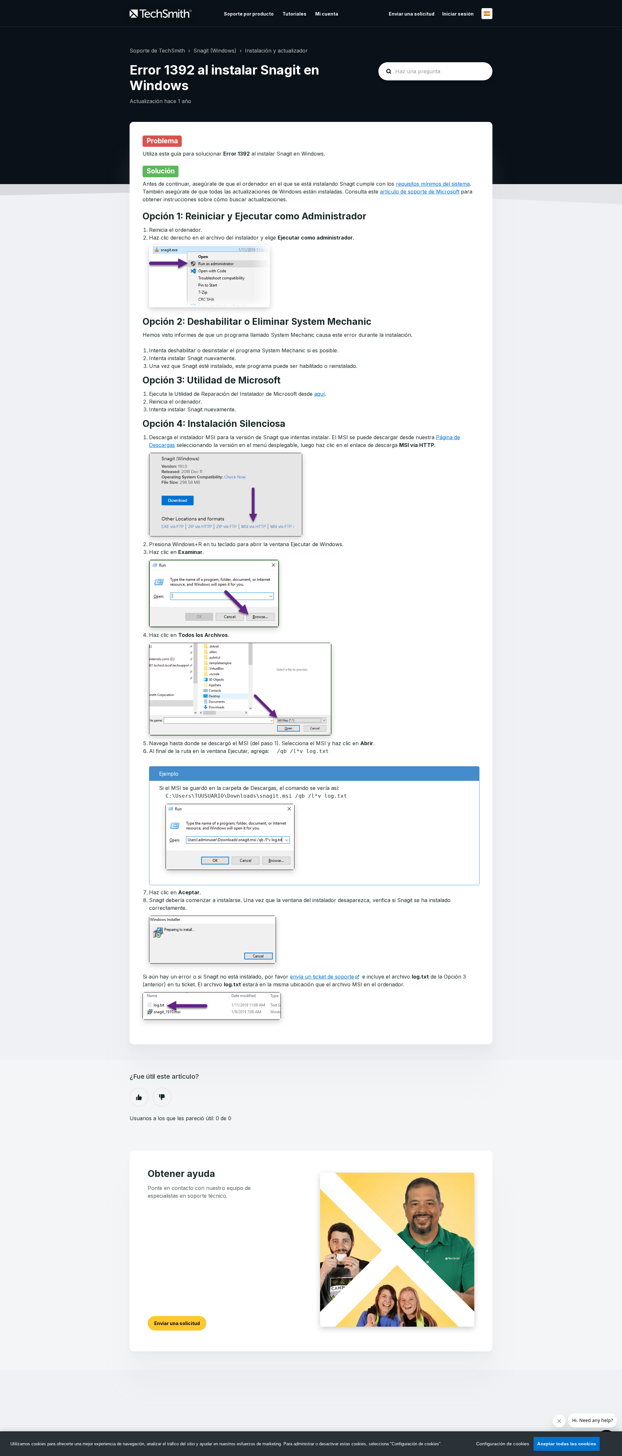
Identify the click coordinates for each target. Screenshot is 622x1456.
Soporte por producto (249, 14)
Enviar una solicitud (411, 14)
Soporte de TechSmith (157, 50)
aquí (319, 394)
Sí (139, 1097)
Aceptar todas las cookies (566, 1443)
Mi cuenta (326, 14)
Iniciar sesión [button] (458, 14)
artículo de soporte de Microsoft (419, 191)
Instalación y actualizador (276, 50)
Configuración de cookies (502, 1443)
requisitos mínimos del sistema (433, 184)
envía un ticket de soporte (322, 976)
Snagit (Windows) (214, 50)
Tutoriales (294, 14)
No (162, 1097)
